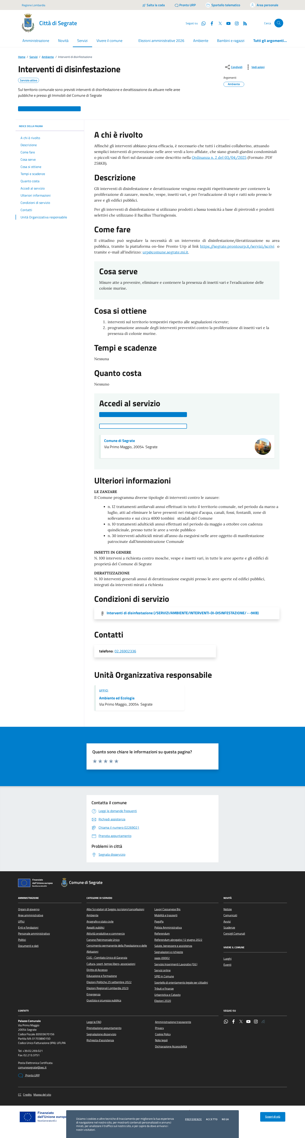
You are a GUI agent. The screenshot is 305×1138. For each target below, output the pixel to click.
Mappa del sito (42, 1095)
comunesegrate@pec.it (32, 1067)
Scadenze (229, 927)
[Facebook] (233, 1022)
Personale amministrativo (34, 933)
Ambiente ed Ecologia (116, 698)
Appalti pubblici (95, 927)
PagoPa (158, 921)
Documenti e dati (28, 945)
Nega (225, 1119)
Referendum (162, 933)
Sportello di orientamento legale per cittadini (181, 982)
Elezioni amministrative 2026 (161, 40)
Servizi (33, 57)
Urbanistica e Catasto (167, 994)
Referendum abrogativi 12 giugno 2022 (178, 939)
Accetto (212, 1119)
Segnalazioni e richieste (168, 952)
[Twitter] (240, 1022)
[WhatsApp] (225, 1022)
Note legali (161, 1040)
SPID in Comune (164, 976)
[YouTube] (248, 1022)
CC (19, 1095)
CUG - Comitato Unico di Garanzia (107, 957)
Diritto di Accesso (97, 970)
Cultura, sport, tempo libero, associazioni (111, 964)
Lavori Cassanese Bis (167, 909)
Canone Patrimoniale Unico (103, 939)
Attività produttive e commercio (106, 933)
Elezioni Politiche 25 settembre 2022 (109, 982)
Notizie (227, 909)
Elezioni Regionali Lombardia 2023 (107, 988)
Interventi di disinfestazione (183, 613)
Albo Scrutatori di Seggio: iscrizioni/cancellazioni (115, 909)
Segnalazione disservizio (101, 1034)
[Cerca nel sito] (278, 23)
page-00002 (162, 958)
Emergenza (93, 994)
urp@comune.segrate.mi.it (165, 252)
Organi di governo (28, 909)
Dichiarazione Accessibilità (171, 1046)
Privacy (159, 1028)
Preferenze (193, 1119)
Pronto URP (32, 1075)
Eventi (227, 964)
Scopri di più (272, 1116)
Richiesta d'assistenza (100, 1040)
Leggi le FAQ (94, 1022)
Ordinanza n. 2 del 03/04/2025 (219, 157)
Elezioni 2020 (162, 1001)
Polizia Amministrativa (168, 927)
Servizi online (162, 970)
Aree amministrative (30, 915)
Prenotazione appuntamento (104, 1028)
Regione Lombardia (33, 5)
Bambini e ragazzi (230, 40)
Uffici (103, 690)
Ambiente (200, 40)
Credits (27, 1095)
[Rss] (263, 1022)
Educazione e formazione (102, 976)
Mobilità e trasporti (165, 915)
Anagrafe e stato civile (100, 921)
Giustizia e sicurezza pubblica (104, 1000)
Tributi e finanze (164, 988)
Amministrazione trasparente (173, 1022)
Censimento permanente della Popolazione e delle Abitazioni (117, 948)
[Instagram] (235, 23)
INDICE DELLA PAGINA (31, 126)
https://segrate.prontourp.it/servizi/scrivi (237, 246)
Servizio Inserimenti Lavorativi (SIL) (175, 964)
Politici (22, 939)
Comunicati (230, 915)
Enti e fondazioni (28, 927)
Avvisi (227, 921)
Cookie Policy (163, 1034)
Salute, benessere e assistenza (173, 945)
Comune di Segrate (119, 440)
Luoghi (227, 958)
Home (21, 57)
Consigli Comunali (234, 933)
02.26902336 (125, 651)
